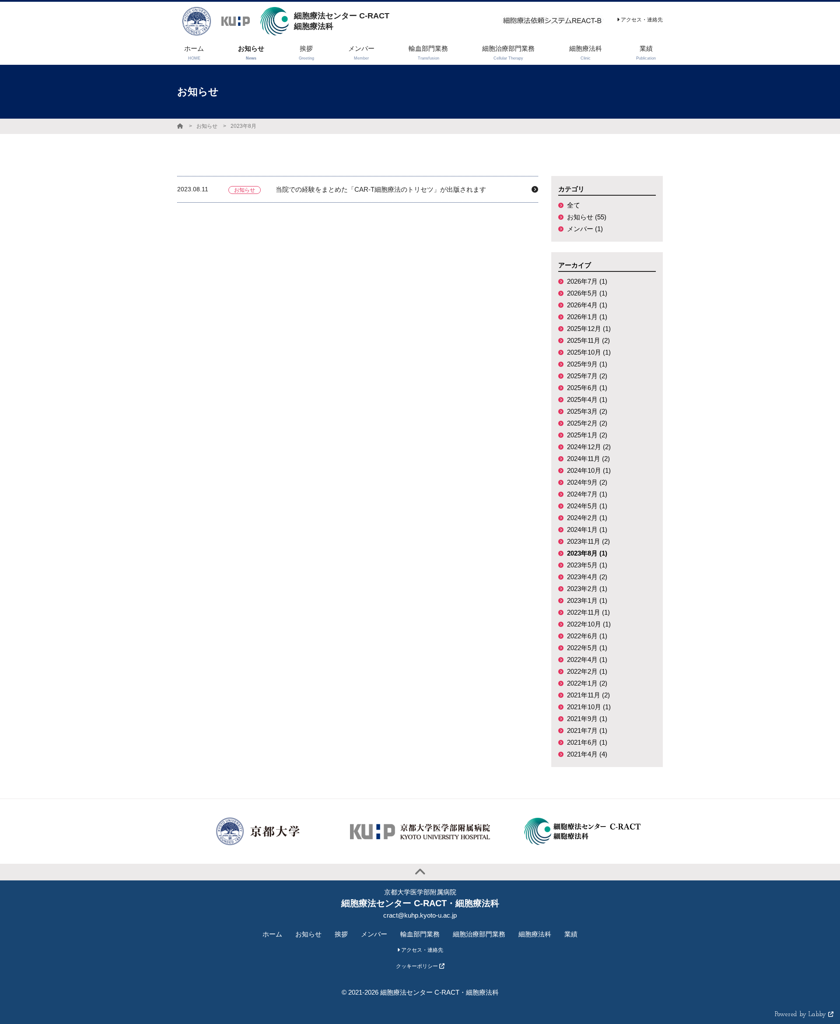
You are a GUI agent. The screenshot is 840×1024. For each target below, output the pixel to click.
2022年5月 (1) (587, 647)
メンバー (374, 934)
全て (573, 205)
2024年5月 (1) (587, 506)
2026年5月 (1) (587, 293)
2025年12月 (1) (589, 328)
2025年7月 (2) (587, 376)
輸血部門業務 (420, 934)
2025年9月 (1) (587, 364)
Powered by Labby (801, 1014)
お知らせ (206, 126)
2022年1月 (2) (587, 683)
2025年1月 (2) (587, 435)
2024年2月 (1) (587, 517)
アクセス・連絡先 (641, 20)
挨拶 (341, 934)
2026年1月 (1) (587, 316)
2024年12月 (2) (589, 446)
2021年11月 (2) (588, 695)
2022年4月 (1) (587, 659)
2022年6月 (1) (587, 636)
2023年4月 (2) (587, 577)
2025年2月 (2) (587, 423)
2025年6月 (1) (587, 387)
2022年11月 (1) (588, 612)
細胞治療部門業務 (479, 934)
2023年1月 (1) (587, 600)
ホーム (272, 934)
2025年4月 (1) (587, 399)
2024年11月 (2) (588, 458)
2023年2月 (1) (587, 588)
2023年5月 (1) (587, 565)
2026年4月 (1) (587, 305)
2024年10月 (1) (589, 470)
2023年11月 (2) (588, 541)
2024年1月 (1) (587, 529)
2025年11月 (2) (588, 340)
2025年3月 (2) (587, 411)
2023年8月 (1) (587, 553)
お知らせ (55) (586, 217)
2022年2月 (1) (587, 671)
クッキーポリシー (417, 966)
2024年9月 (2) (587, 482)
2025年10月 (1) (589, 352)
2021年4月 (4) (587, 754)
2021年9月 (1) (587, 718)
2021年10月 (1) (589, 707)
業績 (571, 934)
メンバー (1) (585, 228)
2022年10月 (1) (589, 624)
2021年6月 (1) (587, 742)
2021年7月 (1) (587, 730)
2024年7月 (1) (587, 494)
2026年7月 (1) (587, 281)
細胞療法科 (534, 934)
